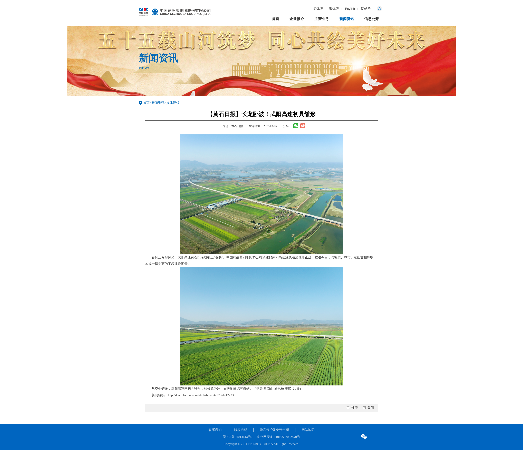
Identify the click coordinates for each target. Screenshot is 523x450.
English (350, 8)
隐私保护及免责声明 (274, 430)
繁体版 (334, 8)
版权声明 (240, 430)
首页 (275, 19)
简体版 (318, 8)
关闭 (370, 407)
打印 (354, 407)
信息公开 (371, 19)
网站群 (366, 8)
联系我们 (215, 430)
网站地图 (308, 430)
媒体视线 (172, 103)
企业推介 (296, 19)
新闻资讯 (346, 19)
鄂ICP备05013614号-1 (238, 437)
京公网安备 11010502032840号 (278, 437)
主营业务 (321, 19)
